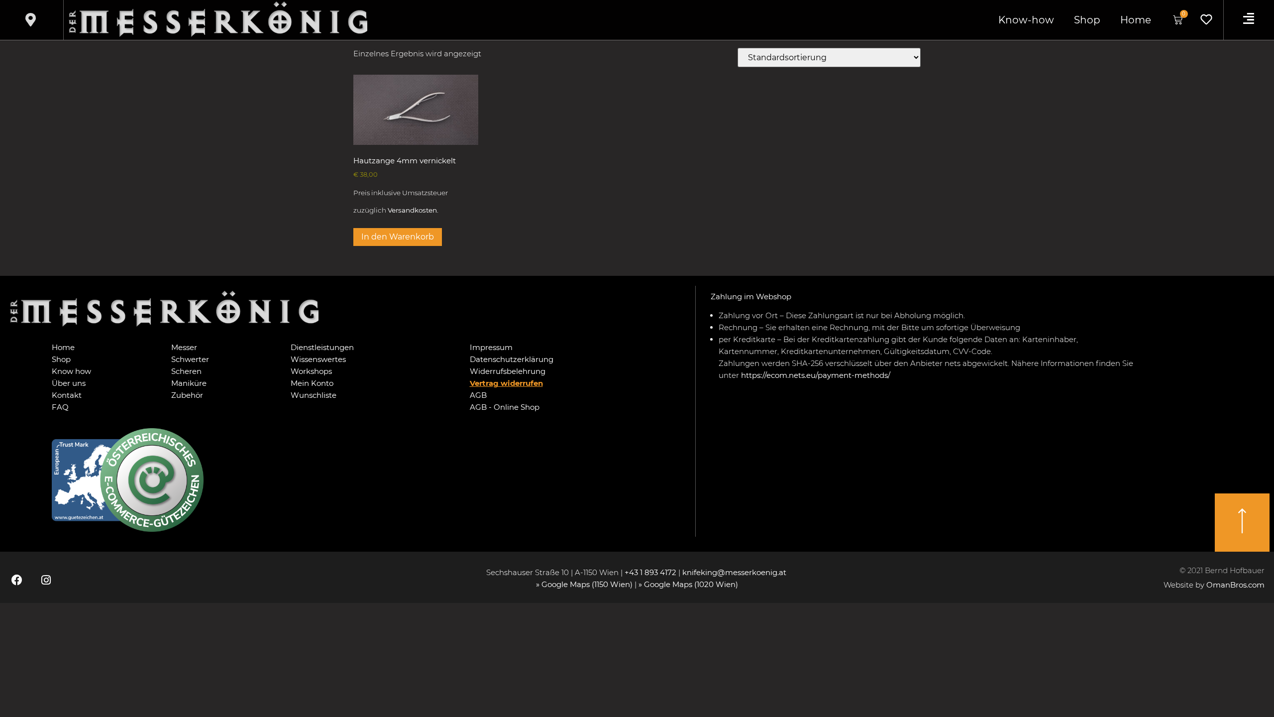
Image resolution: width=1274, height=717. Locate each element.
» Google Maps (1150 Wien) (585, 584)
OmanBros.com (1235, 585)
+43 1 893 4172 (650, 572)
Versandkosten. (413, 210)
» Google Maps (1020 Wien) (688, 584)
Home (1135, 20)
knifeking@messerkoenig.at (735, 572)
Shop (1087, 20)
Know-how (1026, 20)
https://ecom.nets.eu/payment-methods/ (815, 375)
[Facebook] (17, 580)
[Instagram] (46, 580)
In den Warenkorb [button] (397, 236)
